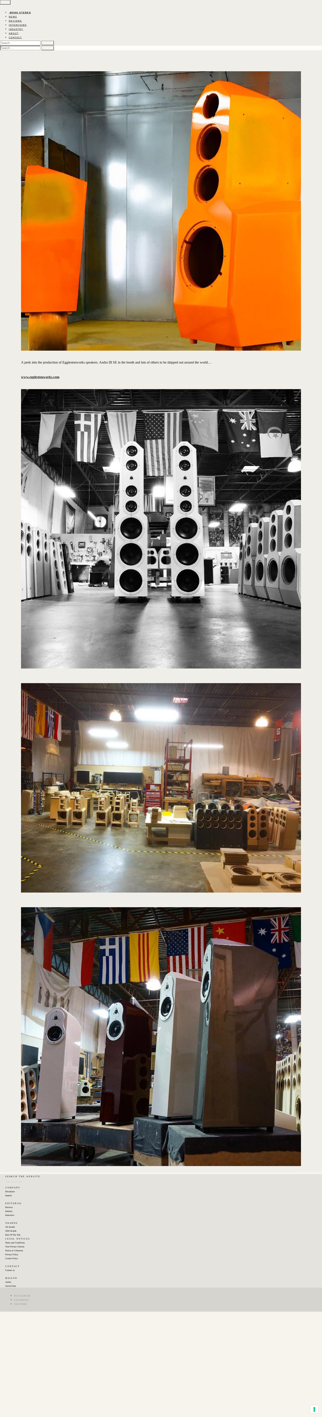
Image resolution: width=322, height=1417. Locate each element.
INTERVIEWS (18, 25)
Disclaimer (10, 1191)
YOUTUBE (20, 1304)
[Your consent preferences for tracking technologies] (314, 1409)
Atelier (8, 1282)
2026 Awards (10, 1231)
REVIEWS (15, 21)
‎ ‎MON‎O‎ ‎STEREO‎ (20, 12)
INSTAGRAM (22, 1296)
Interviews (9, 1215)
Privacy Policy (11, 1254)
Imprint (8, 1195)
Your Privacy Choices (14, 1246)
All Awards (10, 1227)
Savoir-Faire (10, 1286)
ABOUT (14, 33)
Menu (5, 2)
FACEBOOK (21, 1300)
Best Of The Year (12, 1235)
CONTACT (15, 37)
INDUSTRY (16, 29)
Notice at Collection (14, 1250)
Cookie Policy (11, 1258)
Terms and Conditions (15, 1242)
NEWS (13, 17)
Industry (8, 1211)
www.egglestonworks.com (40, 377)
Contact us (10, 1270)
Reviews (9, 1207)
